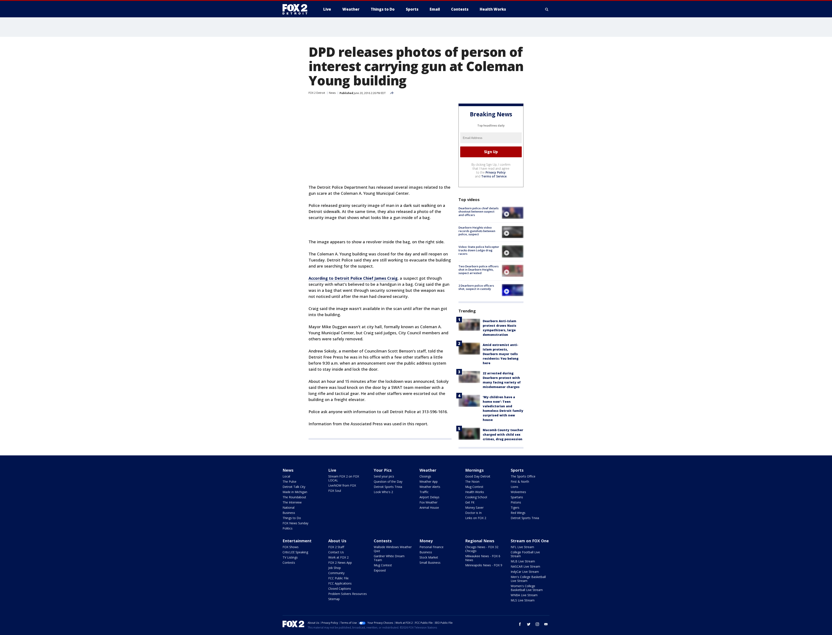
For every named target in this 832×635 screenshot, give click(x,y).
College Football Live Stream (525, 554)
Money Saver (474, 507)
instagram (537, 624)
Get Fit (469, 502)
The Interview (292, 502)
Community (336, 573)
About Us (337, 540)
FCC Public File (338, 578)
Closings (425, 476)
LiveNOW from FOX (342, 485)
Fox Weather (428, 502)
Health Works (474, 492)
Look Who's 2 (383, 492)
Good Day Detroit (477, 476)
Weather (427, 470)
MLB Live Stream (523, 561)
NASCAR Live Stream (525, 566)
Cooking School (476, 497)
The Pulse (289, 481)
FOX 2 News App (340, 562)
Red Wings (518, 513)
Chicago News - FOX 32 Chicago (481, 549)
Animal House (429, 507)
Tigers (515, 507)
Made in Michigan (295, 492)
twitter (528, 624)
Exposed (380, 570)
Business (289, 513)
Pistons (516, 502)
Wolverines (518, 492)
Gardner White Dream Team (389, 558)
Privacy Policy (496, 172)
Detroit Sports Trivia (388, 487)
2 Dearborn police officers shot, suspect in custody (476, 287)
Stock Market (428, 557)
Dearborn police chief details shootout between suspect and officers (478, 211)
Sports (517, 470)
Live (332, 470)
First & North (520, 481)
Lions (514, 487)
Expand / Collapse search (546, 9)
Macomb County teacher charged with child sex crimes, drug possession (503, 434)
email (546, 624)
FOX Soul (334, 491)
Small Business (429, 562)
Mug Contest (474, 487)
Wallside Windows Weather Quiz (393, 549)
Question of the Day (388, 481)
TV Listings (290, 557)
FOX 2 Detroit (317, 93)
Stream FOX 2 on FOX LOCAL (343, 478)
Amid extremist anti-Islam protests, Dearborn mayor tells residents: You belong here (500, 354)
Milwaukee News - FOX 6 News (482, 558)
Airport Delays (429, 497)
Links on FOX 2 (475, 518)
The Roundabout (294, 497)
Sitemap (334, 599)
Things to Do (292, 518)
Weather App (428, 481)
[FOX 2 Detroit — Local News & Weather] (297, 9)
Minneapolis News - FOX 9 (483, 565)
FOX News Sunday (295, 523)
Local (286, 476)
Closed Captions (339, 588)
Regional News (479, 540)
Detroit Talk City (294, 487)
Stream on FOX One (530, 540)
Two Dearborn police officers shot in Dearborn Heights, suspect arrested (478, 269)
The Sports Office (523, 476)
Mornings (474, 470)
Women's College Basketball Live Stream (527, 588)
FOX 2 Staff (336, 547)
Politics (287, 528)
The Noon (472, 481)
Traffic (424, 492)
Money (426, 540)
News (332, 93)
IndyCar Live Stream (525, 572)
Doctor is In (473, 513)
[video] (512, 213)
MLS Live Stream (523, 600)
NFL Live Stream (522, 547)
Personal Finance (431, 547)
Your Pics (383, 470)
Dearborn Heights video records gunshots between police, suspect (476, 231)
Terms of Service (494, 176)
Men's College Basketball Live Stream (528, 579)
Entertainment (297, 540)
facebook (520, 624)
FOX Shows (291, 547)
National (288, 507)
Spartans (517, 497)
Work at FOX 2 (338, 557)
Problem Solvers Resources (347, 594)
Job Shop (334, 568)
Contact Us (336, 552)
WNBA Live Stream (524, 595)
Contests (289, 562)
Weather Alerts (429, 487)
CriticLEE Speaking (295, 552)
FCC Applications (340, 583)
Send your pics (384, 476)
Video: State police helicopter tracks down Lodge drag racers (478, 250)
